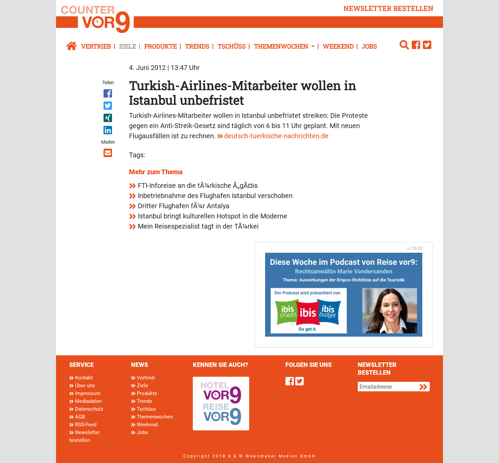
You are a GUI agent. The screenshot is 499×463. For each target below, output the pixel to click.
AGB (79, 417)
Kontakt (83, 378)
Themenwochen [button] (282, 46)
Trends (197, 46)
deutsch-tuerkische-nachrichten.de (276, 136)
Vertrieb (96, 46)
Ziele (127, 46)
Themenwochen (154, 417)
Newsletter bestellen (84, 436)
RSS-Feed (85, 425)
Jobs (369, 46)
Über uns (84, 385)
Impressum (87, 393)
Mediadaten (87, 401)
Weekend (338, 46)
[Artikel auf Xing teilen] (108, 119)
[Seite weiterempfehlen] (108, 154)
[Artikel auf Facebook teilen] (108, 95)
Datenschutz (88, 409)
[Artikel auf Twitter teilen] (108, 107)
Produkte (160, 46)
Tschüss (232, 46)
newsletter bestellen (388, 8)
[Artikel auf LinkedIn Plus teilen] (108, 131)
